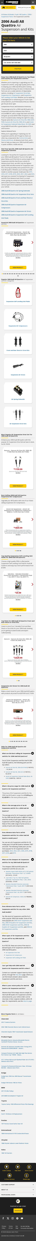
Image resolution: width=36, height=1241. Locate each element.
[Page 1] (2, 273)
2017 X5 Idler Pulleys (7, 1091)
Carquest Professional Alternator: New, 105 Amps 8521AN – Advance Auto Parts (16, 1067)
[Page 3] (5, 273)
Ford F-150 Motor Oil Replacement (11, 1114)
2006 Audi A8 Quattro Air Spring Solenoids (15, 191)
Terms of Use (11, 1227)
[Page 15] (26, 273)
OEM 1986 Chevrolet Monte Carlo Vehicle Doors (15, 1027)
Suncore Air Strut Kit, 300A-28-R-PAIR (16, 767)
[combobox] (25, 7)
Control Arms (23, 138)
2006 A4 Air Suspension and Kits (12, 925)
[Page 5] (9, 273)
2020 (18, 174)
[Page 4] (7, 273)
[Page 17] (30, 273)
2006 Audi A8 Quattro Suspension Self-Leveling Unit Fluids (17, 216)
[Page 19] (33, 273)
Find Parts (18, 69)
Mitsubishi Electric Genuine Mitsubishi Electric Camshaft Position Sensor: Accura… (15, 1041)
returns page (27, 1001)
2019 (14, 174)
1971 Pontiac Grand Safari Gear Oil (12, 1124)
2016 (2, 174)
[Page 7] (12, 273)
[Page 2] (17, 550)
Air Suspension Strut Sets (21, 93)
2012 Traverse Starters (8, 1022)
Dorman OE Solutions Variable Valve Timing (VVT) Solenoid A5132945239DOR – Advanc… (16, 1047)
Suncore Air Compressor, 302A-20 (15, 897)
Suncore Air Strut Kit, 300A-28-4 (15, 122)
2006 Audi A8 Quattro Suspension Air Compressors (13, 206)
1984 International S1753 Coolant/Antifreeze (15, 1133)
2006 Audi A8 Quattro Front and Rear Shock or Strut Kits (17, 199)
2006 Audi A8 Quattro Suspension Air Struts (16, 211)
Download (18, 1211)
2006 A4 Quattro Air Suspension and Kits (18, 923)
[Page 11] (19, 273)
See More (18, 257)
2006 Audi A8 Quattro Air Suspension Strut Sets (17, 194)
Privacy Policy (4, 1227)
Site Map (17, 1227)
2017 (6, 174)
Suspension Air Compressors (10, 95)
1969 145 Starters (6, 1153)
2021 (22, 174)
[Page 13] (23, 273)
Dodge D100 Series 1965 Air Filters (11, 1082)
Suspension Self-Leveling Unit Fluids (16, 958)
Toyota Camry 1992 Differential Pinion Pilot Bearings (17, 1104)
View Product (18, 268)
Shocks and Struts (7, 140)
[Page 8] (14, 273)
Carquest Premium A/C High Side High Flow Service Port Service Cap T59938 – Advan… (16, 1054)
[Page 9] (16, 273)
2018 (10, 174)
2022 (26, 174)
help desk (19, 975)
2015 (30, 172)
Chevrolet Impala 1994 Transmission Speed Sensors (17, 1032)
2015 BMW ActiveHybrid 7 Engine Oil (12, 1096)
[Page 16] (28, 273)
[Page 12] (21, 273)
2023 (32, 174)
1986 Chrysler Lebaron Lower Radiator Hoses (14, 1143)
